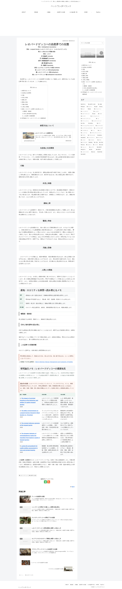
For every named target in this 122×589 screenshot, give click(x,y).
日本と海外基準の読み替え (30, 113)
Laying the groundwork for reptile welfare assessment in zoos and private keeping (29, 448)
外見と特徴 (25, 97)
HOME (97, 584)
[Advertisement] (61, 26)
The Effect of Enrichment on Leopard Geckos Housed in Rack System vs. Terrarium (30, 413)
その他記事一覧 (91, 584)
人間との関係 (25, 106)
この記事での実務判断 (29, 116)
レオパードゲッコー (24, 475)
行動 (23, 95)
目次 (31, 87)
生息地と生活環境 (26, 93)
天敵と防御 (25, 104)
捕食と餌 (24, 99)
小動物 (76, 584)
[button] (102, 43)
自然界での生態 (33, 475)
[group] (88, 53)
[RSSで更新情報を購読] (48, 481)
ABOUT (67, 584)
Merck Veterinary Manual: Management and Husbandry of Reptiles (54, 362)
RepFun (102, 584)
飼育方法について (26, 90)
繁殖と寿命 (25, 102)
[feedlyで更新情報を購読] (45, 481)
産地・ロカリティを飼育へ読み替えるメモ (32, 109)
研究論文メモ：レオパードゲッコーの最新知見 (34, 118)
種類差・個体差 (27, 111)
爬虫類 (71, 584)
